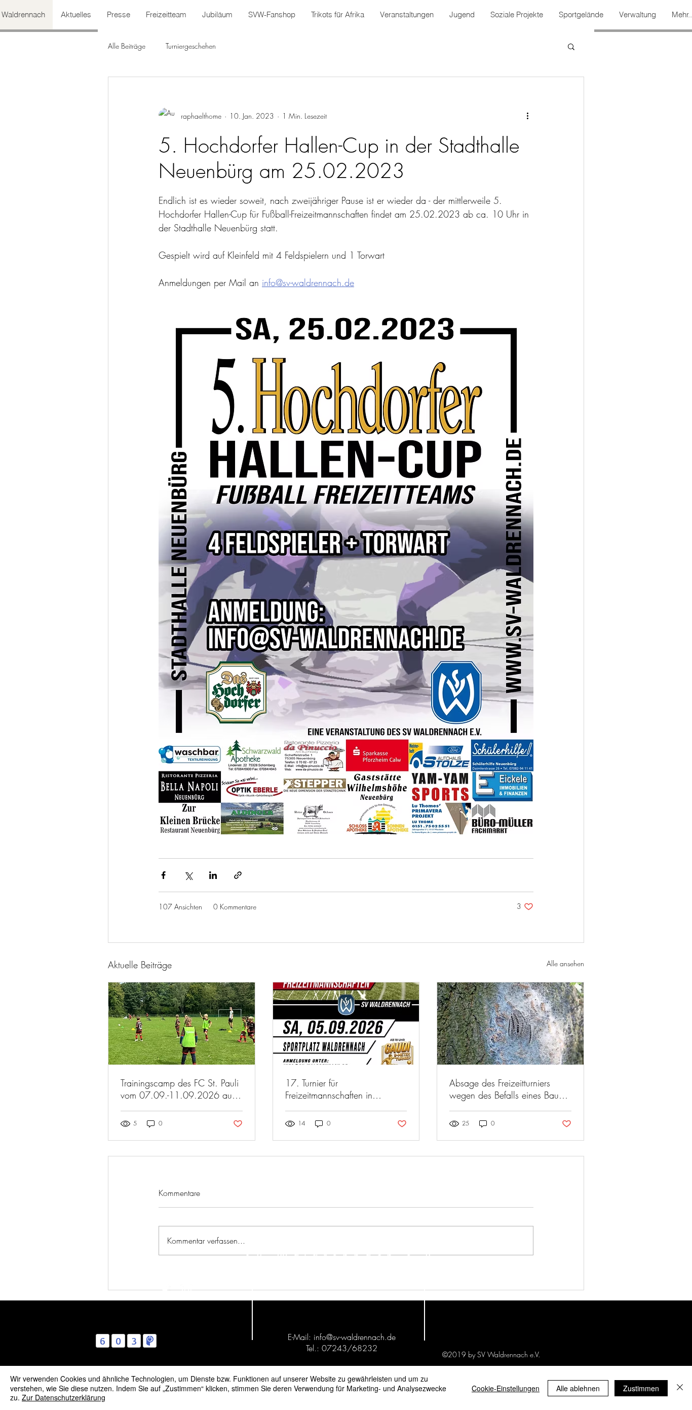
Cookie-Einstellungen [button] (506, 1388)
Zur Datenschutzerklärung (63, 1397)
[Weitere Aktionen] (527, 116)
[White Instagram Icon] (186, 1290)
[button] (571, 46)
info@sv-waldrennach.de (355, 1337)
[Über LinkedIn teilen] (213, 875)
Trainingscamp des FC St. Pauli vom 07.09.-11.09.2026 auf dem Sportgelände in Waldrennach (180, 1089)
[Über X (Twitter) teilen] (188, 875)
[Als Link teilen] (238, 875)
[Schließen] (680, 1388)
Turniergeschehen (191, 46)
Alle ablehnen (578, 1388)
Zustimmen (641, 1388)
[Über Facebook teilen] (163, 875)
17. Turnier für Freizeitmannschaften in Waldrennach (328, 1089)
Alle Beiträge (126, 46)
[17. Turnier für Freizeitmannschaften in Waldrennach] (346, 1023)
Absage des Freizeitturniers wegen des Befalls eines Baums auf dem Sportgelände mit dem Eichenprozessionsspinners (509, 1089)
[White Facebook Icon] (165, 1290)
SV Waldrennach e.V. (344, 1256)
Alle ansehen (565, 963)
